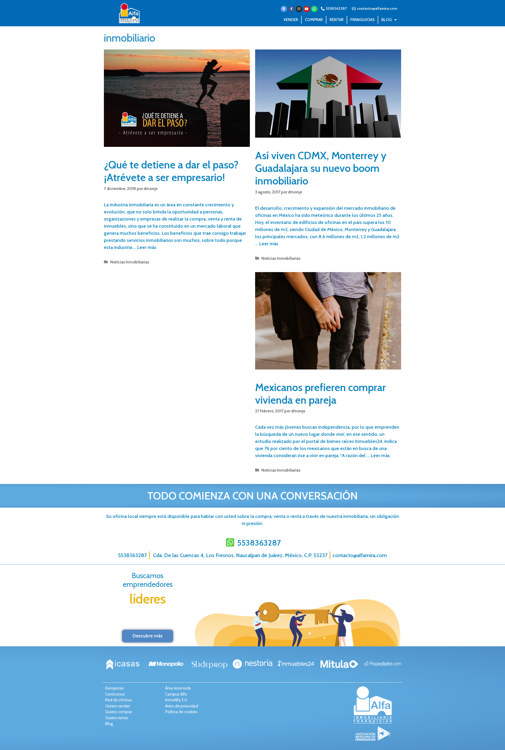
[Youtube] (307, 9)
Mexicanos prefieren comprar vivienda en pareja (320, 393)
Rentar (337, 19)
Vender (291, 19)
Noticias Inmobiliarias (129, 261)
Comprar (314, 19)
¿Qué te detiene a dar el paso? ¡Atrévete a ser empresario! (171, 171)
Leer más (146, 247)
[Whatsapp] (314, 9)
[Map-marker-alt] (284, 9)
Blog (386, 19)
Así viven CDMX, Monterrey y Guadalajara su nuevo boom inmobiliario (320, 168)
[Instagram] (299, 9)
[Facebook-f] (291, 9)
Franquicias (362, 19)
